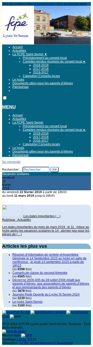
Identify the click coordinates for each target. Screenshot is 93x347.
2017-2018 (41, 69)
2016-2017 (41, 72)
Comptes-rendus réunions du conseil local (54, 61)
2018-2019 (41, 65)
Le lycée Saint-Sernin (27, 302)
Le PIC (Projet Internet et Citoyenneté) (46, 343)
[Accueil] (46, 43)
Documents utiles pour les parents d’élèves (42, 83)
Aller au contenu (13, 4)
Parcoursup (20, 87)
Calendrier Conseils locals (41, 76)
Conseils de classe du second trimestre (39, 273)
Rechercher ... (12, 169)
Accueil (17, 47)
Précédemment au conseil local (45, 58)
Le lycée (18, 79)
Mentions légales (54, 312)
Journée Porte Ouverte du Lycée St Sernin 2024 (46, 294)
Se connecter (11, 162)
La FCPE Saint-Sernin (29, 54)
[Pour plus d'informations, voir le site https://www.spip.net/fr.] (26, 335)
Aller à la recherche (41, 4)
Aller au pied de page (72, 4)
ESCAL (22, 339)
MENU (9, 106)
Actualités (19, 50)
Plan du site (21, 312)
